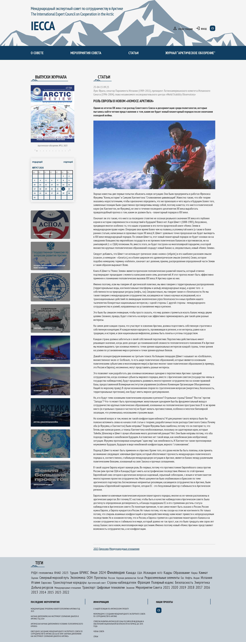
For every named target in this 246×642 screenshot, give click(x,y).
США (139, 573)
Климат (203, 572)
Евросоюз (104, 549)
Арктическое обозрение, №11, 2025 (52, 145)
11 (40, 185)
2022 (65, 592)
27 (52, 193)
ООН (90, 577)
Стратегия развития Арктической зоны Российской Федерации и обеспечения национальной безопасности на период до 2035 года (118, 623)
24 (34, 193)
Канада (131, 572)
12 (46, 185)
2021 (166, 587)
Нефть (188, 578)
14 (57, 185)
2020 (174, 587)
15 (63, 185)
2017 (199, 587)
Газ (182, 578)
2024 (102, 572)
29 (63, 193)
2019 (182, 587)
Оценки (34, 578)
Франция (144, 582)
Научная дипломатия (126, 578)
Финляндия (116, 572)
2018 (190, 587)
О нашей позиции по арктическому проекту (58, 65)
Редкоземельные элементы (162, 577)
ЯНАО (57, 572)
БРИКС (84, 572)
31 (34, 197)
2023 (58, 592)
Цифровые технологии (111, 587)
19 (46, 189)
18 (40, 189)
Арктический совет (97, 582)
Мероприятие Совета (149, 587)
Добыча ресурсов (42, 587)
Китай (140, 578)
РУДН (34, 573)
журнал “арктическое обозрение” (190, 53)
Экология (130, 587)
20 (52, 189)
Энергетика (202, 582)
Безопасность (184, 582)
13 (52, 185)
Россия (111, 578)
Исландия (149, 572)
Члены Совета (98, 631)
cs (212, 28)
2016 (207, 587)
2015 (96, 549)
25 (40, 193)
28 (57, 193)
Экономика (77, 577)
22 (63, 189)
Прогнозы (100, 577)
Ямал (94, 572)
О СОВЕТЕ (37, 53)
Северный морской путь (54, 577)
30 (69, 193)
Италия (35, 582)
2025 (65, 572)
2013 (34, 592)
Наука (194, 573)
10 (34, 185)
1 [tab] (36, 150)
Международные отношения (124, 549)
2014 (42, 592)
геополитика (46, 573)
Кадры (168, 572)
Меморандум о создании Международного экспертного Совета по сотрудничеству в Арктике (89, 70)
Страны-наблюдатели (121, 582)
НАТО (159, 573)
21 (57, 189)
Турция (74, 572)
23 (69, 189)
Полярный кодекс (162, 582)
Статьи (133, 53)
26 (46, 193)
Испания (206, 577)
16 (69, 185)
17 (34, 189)
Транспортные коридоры (70, 582)
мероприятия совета (85, 53)
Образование (181, 572)
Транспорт (89, 587)
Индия (196, 578)
